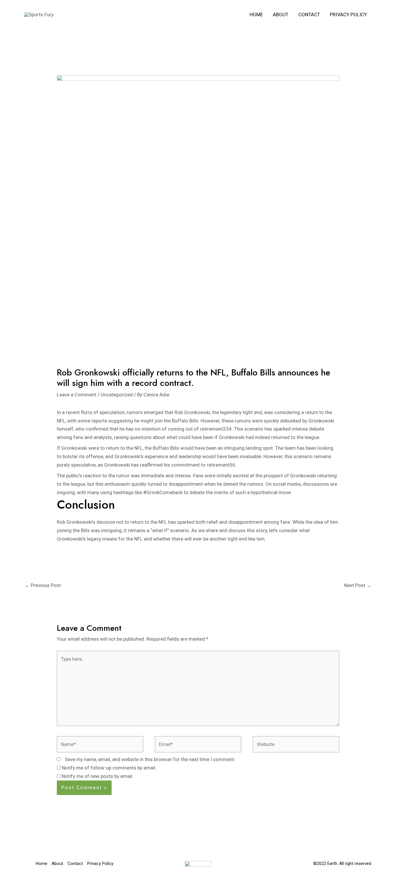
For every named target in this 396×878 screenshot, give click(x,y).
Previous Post (43, 585)
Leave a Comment (76, 395)
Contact (309, 14)
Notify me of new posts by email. (97, 776)
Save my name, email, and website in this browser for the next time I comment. (150, 759)
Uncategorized (117, 395)
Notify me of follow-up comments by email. (109, 768)
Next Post (357, 585)
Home (256, 14)
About (280, 14)
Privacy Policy (348, 14)
